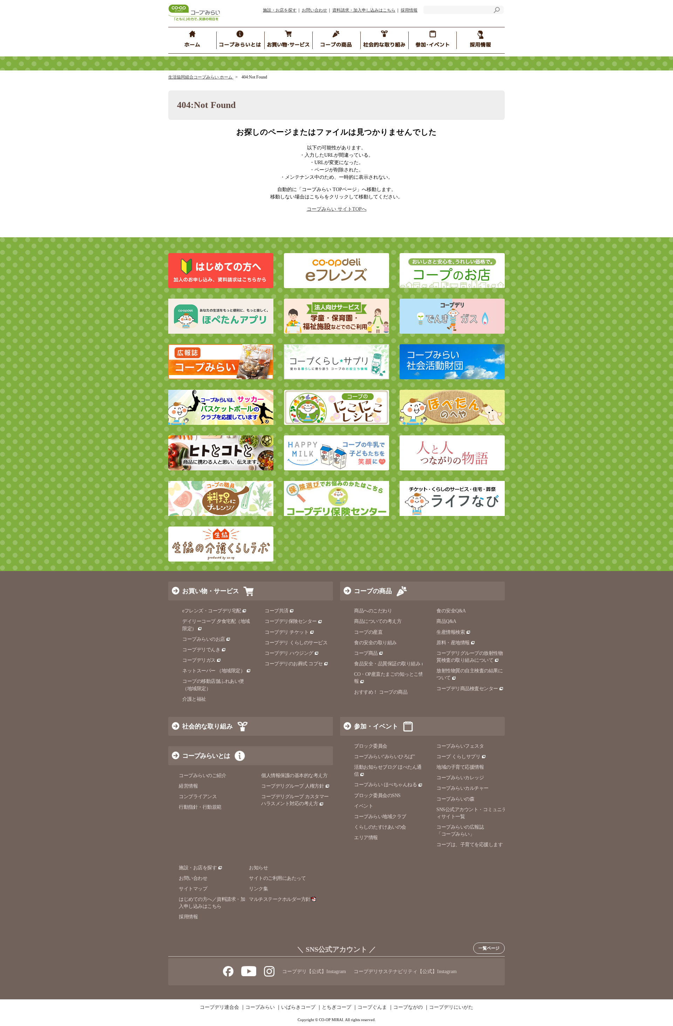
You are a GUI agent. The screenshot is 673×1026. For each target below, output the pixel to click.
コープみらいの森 (455, 799)
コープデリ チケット (286, 632)
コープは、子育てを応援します (469, 844)
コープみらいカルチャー (462, 788)
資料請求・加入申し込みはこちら (363, 10)
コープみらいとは (206, 755)
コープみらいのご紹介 (202, 775)
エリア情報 (366, 837)
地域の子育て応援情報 (460, 767)
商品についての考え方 (377, 621)
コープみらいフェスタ (460, 746)
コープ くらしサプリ (458, 756)
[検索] (497, 11)
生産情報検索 (450, 632)
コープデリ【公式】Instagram (314, 971)
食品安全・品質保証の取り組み (387, 663)
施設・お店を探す (280, 10)
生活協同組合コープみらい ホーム (200, 77)
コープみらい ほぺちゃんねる (385, 784)
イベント (363, 806)
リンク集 (258, 888)
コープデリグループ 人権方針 (292, 786)
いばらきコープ (298, 1007)
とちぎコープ (336, 1007)
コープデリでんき (201, 649)
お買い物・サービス (210, 590)
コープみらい (260, 1007)
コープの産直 (368, 632)
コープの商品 (373, 590)
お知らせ (258, 867)
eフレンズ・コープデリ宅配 (211, 610)
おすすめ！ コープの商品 (380, 692)
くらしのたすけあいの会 (380, 827)
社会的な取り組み (207, 726)
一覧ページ (488, 948)
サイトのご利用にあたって (277, 878)
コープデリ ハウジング (289, 653)
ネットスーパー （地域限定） (213, 670)
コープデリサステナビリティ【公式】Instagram (405, 971)
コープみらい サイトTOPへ (337, 209)
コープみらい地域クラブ (380, 816)
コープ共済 (276, 610)
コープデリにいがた (451, 1007)
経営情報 (188, 786)
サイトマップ (193, 888)
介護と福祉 (194, 699)
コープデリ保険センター (291, 621)
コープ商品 (366, 653)
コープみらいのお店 (203, 639)
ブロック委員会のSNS (377, 795)
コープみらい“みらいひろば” (384, 756)
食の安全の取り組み (375, 642)
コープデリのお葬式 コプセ (294, 663)
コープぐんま (372, 1007)
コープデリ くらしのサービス (296, 642)
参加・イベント (376, 726)
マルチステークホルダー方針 (280, 899)
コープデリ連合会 (219, 1007)
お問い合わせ (314, 10)
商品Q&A (446, 621)
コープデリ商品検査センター (467, 688)
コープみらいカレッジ (460, 777)
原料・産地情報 (453, 642)
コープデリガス (199, 660)
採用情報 (409, 10)
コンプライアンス (198, 796)
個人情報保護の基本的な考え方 (294, 775)
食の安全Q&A (451, 610)
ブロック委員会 (370, 746)
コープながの (408, 1007)
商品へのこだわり (373, 610)
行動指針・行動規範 (200, 807)
